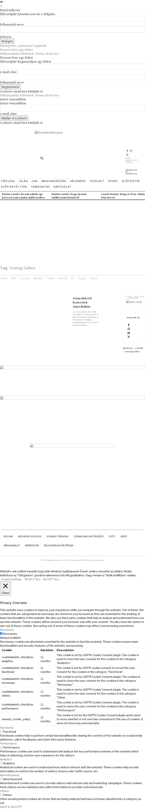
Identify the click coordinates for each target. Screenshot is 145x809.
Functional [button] (6, 727)
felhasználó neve (12, 24)
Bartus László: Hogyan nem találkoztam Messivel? (69, 195)
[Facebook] (127, 151)
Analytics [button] (6, 759)
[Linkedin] (129, 333)
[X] (127, 155)
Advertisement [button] (9, 775)
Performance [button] (8, 743)
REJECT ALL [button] (33, 579)
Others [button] (4, 791)
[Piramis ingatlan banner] (72, 368)
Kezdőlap (128, 348)
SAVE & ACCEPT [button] (11, 807)
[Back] (1, 6)
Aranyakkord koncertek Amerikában (82, 302)
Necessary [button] (7, 630)
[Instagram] (131, 151)
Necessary (10, 634)
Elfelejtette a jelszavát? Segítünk (23, 46)
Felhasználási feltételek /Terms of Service (29, 53)
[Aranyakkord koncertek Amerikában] (112, 300)
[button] (41, 158)
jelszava (5, 36)
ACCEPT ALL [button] (51, 579)
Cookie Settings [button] (11, 579)
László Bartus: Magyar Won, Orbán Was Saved (123, 195)
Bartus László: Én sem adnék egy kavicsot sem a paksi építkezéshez (23, 195)
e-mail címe (8, 72)
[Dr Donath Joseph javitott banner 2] (72, 446)
